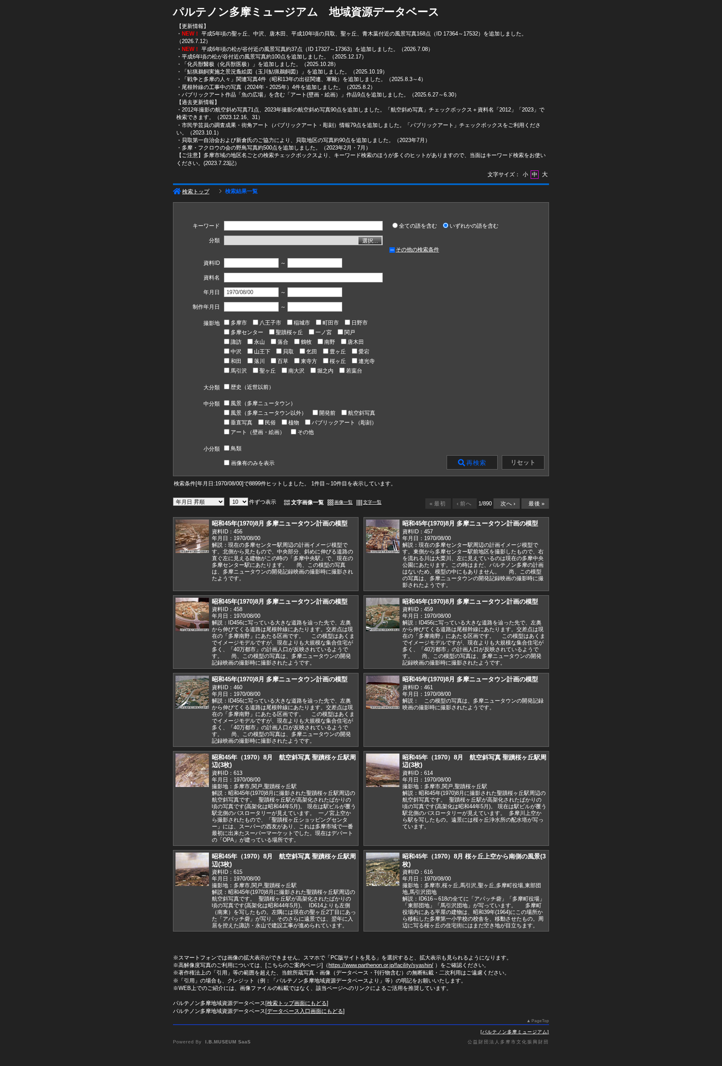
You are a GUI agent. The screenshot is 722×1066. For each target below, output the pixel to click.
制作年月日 (206, 307)
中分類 (211, 404)
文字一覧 (372, 502)
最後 (534, 503)
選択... (370, 241)
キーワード (206, 226)
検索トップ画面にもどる (297, 1003)
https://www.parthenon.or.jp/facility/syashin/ (380, 965)
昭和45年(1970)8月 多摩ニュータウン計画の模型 (280, 523)
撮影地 (211, 323)
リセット (523, 462)
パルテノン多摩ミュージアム (514, 1031)
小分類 (211, 449)
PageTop (540, 1020)
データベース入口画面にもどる (305, 1011)
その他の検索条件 (417, 249)
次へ (506, 503)
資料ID (211, 263)
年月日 (211, 292)
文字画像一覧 (307, 502)
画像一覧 (343, 502)
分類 (214, 241)
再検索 (476, 463)
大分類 (211, 387)
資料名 (211, 278)
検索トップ (195, 191)
